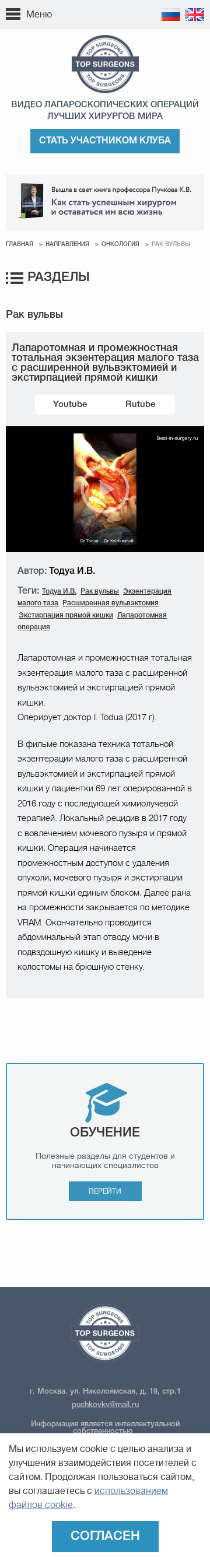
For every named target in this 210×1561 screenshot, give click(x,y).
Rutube (140, 405)
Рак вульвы (99, 591)
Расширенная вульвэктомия (110, 603)
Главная (19, 244)
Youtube (70, 405)
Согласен (105, 1536)
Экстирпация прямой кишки (66, 615)
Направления (67, 244)
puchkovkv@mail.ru (105, 1405)
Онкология (120, 244)
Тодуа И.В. (59, 591)
